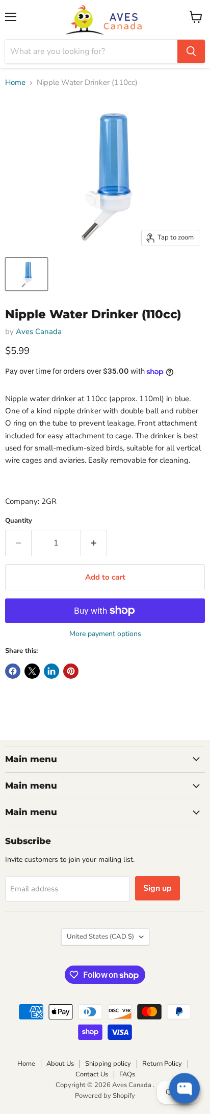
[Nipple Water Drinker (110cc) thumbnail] (26, 274)
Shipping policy (108, 1063)
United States (100, 936)
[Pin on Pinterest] (70, 671)
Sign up (157, 888)
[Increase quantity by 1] (94, 543)
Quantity (18, 521)
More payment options (105, 634)
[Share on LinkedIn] (51, 671)
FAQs (127, 1074)
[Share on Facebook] (12, 671)
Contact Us (91, 1074)
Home (15, 82)
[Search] (191, 51)
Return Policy (162, 1063)
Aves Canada (39, 331)
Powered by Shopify (105, 1095)
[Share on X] (32, 671)
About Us (60, 1063)
